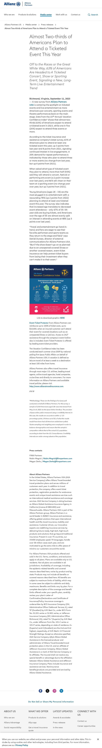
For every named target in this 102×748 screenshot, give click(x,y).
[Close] (98, 739)
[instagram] (54, 691)
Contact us (82, 721)
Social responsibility (12, 727)
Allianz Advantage (12, 722)
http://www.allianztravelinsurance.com (46, 386)
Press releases (59, 722)
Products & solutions (37, 717)
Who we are (9, 717)
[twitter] (48, 691)
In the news (58, 727)
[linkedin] (61, 691)
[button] (93, 14)
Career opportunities (86, 726)
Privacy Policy (21, 745)
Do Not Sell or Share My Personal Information (51, 702)
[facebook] (41, 691)
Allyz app (32, 722)
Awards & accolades (61, 717)
